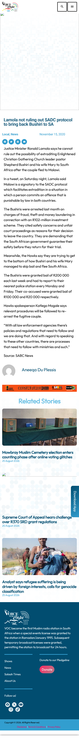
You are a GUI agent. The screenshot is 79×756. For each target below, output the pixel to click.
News (14, 134)
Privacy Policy (54, 726)
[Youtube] (21, 704)
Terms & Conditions (37, 726)
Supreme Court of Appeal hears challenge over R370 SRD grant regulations (37, 519)
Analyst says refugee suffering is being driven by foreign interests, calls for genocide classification (39, 586)
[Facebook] (7, 704)
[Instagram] (11, 709)
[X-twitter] (14, 704)
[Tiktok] (17, 709)
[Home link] (10, 7)
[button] (5, 141)
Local (5, 134)
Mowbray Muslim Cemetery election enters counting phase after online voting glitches (37, 455)
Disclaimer (22, 726)
